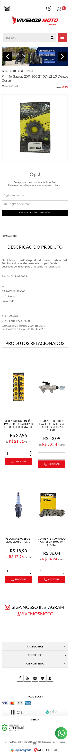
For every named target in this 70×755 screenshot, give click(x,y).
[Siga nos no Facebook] (20, 678)
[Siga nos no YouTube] (27, 678)
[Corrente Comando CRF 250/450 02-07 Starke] (51, 530)
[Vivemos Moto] (35, 21)
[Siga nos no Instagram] (35, 678)
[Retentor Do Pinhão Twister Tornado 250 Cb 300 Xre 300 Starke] (18, 412)
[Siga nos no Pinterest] (42, 678)
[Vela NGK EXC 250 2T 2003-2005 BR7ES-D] (18, 530)
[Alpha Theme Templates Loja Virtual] (46, 750)
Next (62, 56)
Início (5, 70)
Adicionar (20, 461)
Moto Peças (16, 70)
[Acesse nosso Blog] (50, 678)
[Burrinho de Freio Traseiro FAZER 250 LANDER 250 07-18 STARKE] (51, 413)
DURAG (65, 87)
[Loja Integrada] (21, 750)
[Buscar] (52, 37)
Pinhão (29, 70)
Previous (7, 56)
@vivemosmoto (35, 613)
